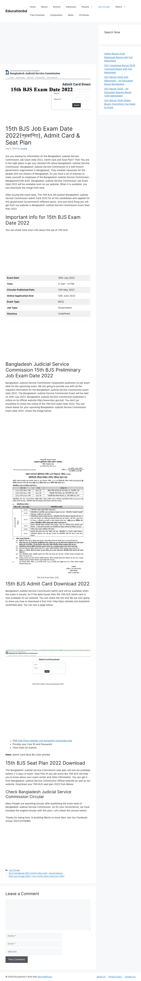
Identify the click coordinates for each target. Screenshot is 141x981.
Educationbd (16, 11)
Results (85, 6)
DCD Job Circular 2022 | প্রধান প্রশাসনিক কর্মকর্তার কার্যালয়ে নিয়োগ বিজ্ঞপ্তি (36, 876)
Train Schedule (37, 15)
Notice (44, 6)
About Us (101, 976)
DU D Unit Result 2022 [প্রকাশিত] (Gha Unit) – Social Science (36, 873)
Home (33, 6)
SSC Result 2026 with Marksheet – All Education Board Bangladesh (118, 81)
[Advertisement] (48, 44)
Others (118, 6)
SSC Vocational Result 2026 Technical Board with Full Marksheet (119, 69)
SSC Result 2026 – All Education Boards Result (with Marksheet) (117, 92)
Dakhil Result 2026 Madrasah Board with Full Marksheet (118, 57)
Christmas (84, 15)
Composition (56, 15)
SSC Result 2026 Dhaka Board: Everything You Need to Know (119, 104)
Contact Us (130, 976)
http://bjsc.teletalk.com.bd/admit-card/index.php (45, 740)
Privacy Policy (115, 976)
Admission (71, 6)
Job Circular (104, 6)
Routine (57, 6)
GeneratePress (44, 976)
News (71, 15)
